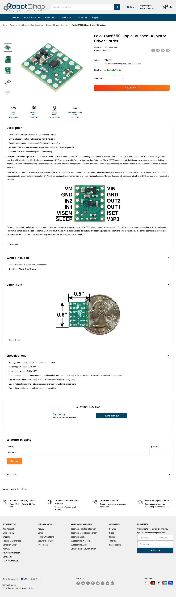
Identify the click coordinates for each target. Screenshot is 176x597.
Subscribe (155, 550)
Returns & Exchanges (12, 541)
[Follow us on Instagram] (88, 583)
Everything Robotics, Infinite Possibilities (18, 588)
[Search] (117, 7)
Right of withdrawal (10, 561)
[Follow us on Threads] (112, 583)
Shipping (6, 537)
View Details (13, 117)
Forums (112, 529)
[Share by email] (168, 50)
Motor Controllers (36, 25)
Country (10, 446)
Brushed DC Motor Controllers (57, 25)
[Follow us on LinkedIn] (107, 583)
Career (40, 533)
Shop (13, 17)
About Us (41, 529)
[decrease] (107, 78)
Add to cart (132, 88)
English (35, 579)
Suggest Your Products (80, 541)
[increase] (123, 78)
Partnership (67, 17)
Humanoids (50, 17)
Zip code (153, 446)
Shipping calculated (123, 64)
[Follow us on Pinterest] (93, 583)
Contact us (7, 557)
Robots (12, 25)
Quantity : (98, 78)
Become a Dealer (78, 537)
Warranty (6, 549)
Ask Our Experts (54, 117)
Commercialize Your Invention (83, 549)
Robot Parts (22, 25)
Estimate (14, 461)
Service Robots (30, 17)
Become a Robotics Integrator (83, 529)
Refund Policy (12, 474)
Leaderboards (115, 545)
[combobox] (82, 7)
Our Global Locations (10, 579)
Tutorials (112, 541)
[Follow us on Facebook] (78, 583)
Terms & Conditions (46, 537)
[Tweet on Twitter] (163, 50)
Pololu (97, 47)
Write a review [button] (112, 416)
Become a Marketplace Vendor (84, 533)
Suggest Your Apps (79, 545)
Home (5, 25)
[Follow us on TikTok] (102, 583)
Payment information (11, 553)
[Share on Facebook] (153, 50)
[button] (8, 94)
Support (95, 17)
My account (146, 8)
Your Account (8, 529)
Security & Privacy (45, 541)
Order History (8, 533)
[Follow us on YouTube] (98, 583)
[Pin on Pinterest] (158, 50)
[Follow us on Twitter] (83, 583)
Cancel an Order (9, 545)
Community (82, 17)
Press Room (43, 545)
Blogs (111, 533)
